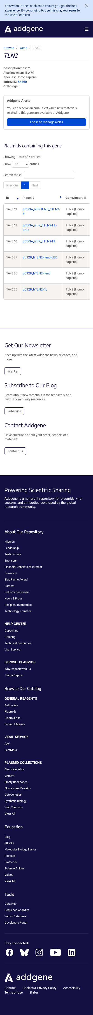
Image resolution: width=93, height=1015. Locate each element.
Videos (9, 874)
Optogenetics (13, 794)
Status (34, 992)
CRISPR (9, 775)
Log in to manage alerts (46, 122)
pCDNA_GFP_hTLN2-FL (39, 241)
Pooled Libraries (15, 724)
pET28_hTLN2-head (37, 273)
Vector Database (15, 916)
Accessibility (71, 988)
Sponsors (11, 560)
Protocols (11, 862)
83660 (22, 82)
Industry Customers (17, 592)
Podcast (10, 855)
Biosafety (11, 573)
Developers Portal (16, 922)
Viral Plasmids (14, 807)
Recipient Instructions (19, 604)
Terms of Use (14, 992)
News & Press (14, 598)
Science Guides (15, 868)
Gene (23, 48)
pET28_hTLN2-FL (35, 289)
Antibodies (11, 705)
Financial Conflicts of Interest (23, 567)
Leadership (12, 548)
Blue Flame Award (16, 579)
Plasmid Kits (13, 718)
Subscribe (14, 411)
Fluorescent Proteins (18, 788)
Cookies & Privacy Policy (39, 988)
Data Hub (10, 903)
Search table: (12, 175)
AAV (7, 743)
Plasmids (10, 711)
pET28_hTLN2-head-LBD (40, 257)
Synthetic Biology (15, 801)
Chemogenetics (15, 769)
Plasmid (28, 198)
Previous (12, 185)
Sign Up (12, 371)
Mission (10, 541)
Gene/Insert (74, 198)
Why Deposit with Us (18, 669)
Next (35, 185)
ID (7, 198)
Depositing (11, 630)
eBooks (9, 843)
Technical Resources (18, 643)
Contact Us (15, 451)
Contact (10, 988)
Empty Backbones (16, 782)
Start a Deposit (14, 675)
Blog (7, 836)
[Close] (84, 6)
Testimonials (13, 554)
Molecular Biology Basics (21, 849)
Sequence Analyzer (17, 910)
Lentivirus (11, 750)
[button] (86, 29)
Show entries (21, 164)
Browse (8, 48)
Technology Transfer (18, 611)
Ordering (10, 637)
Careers (9, 586)
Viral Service (12, 649)
